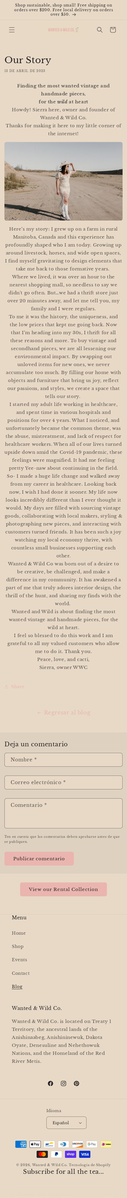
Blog (17, 986)
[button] (11, 29)
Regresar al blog (67, 712)
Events (19, 959)
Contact (21, 973)
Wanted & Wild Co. (50, 1165)
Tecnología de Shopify (90, 1165)
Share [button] (18, 686)
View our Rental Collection (63, 889)
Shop (18, 946)
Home (19, 933)
